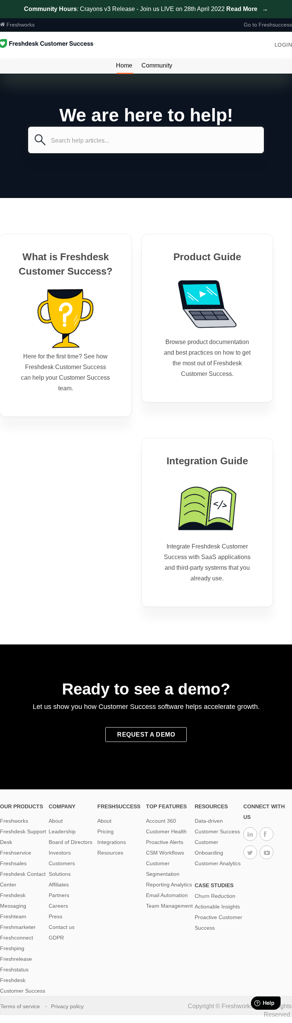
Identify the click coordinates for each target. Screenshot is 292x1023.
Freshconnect (16, 938)
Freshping (12, 948)
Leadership (62, 831)
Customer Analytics (218, 863)
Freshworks (20, 25)
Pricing (105, 831)
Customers (62, 863)
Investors (60, 853)
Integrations (111, 842)
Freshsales (13, 863)
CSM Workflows (165, 853)
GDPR (56, 938)
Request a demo (146, 734)
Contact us (62, 927)
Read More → (247, 9)
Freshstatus (14, 969)
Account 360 (161, 821)
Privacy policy (68, 1006)
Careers (58, 906)
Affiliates (59, 885)
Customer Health (166, 831)
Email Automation (167, 895)
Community (156, 65)
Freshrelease (16, 959)
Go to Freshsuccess (268, 25)
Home (124, 65)
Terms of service (20, 1006)
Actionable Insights (217, 907)
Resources (110, 853)
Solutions (60, 874)
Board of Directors (70, 842)
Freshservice (15, 853)
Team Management (169, 906)
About (56, 821)
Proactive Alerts (164, 842)
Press (55, 916)
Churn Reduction (215, 896)
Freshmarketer (18, 927)
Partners (59, 895)
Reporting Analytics (169, 885)
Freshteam (13, 916)
